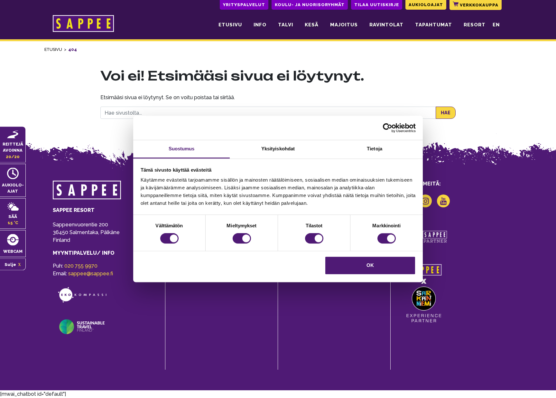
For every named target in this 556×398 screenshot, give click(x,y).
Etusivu (230, 25)
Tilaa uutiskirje (376, 4)
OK (370, 265)
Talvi (285, 25)
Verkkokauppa (478, 5)
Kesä (312, 25)
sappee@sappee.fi (90, 273)
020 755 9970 (80, 266)
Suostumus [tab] (182, 148)
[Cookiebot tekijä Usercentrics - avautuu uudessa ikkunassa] (387, 128)
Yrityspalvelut (244, 4)
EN (496, 25)
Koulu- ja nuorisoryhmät (310, 4)
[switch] (242, 238)
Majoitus (344, 25)
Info (260, 25)
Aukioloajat (426, 4)
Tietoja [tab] (374, 148)
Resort (475, 25)
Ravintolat (386, 25)
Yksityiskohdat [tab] (278, 148)
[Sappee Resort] (83, 24)
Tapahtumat (433, 25)
